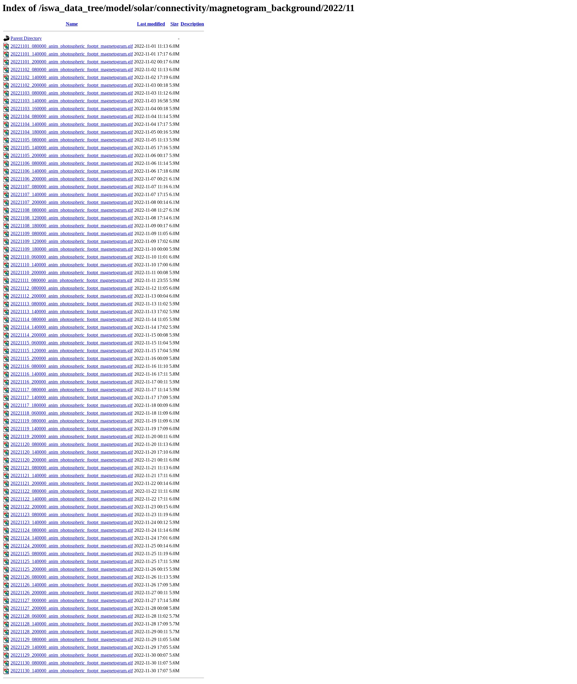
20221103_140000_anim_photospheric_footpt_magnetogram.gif (72, 100)
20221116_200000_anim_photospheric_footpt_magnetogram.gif (72, 381)
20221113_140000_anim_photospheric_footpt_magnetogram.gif (72, 311)
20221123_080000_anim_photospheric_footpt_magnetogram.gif (72, 514)
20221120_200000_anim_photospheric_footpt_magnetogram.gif (72, 459)
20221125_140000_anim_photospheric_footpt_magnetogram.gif (72, 561)
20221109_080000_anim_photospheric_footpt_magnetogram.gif (72, 233)
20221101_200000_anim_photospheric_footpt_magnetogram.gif (72, 61)
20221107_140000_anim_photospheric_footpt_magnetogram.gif (72, 194)
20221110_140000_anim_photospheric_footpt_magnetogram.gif (72, 264)
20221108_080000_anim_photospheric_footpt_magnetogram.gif (72, 210)
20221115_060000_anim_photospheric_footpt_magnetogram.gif (72, 342)
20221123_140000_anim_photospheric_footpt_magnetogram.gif (72, 522)
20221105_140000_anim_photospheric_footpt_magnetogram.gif (72, 147)
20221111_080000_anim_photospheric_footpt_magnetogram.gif (71, 280)
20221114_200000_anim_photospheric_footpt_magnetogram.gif (72, 334)
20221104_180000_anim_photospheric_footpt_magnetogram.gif (72, 132)
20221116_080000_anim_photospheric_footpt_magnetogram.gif (72, 366)
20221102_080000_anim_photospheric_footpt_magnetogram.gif (72, 69)
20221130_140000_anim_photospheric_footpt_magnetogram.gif (72, 670)
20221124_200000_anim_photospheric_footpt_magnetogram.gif (72, 545)
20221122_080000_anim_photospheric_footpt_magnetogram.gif (72, 491)
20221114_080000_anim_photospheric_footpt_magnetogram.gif (72, 319)
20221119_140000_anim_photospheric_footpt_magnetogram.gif (72, 428)
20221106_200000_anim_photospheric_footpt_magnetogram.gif (72, 178)
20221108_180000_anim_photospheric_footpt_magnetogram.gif (72, 225)
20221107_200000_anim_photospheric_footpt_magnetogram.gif (72, 202)
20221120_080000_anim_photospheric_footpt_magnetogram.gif (72, 444)
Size (174, 23)
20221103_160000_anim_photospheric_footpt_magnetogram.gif (72, 108)
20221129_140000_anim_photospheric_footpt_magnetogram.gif (72, 647)
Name (72, 23)
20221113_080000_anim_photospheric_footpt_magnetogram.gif (72, 303)
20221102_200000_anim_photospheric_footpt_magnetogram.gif (72, 85)
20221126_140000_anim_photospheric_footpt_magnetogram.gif (72, 584)
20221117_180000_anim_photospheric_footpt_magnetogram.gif (72, 405)
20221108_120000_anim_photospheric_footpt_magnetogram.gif (72, 217)
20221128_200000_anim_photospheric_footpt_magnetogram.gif (72, 631)
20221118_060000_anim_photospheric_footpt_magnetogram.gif (72, 413)
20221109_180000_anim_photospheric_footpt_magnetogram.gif (72, 249)
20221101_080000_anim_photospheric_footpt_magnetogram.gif (72, 46)
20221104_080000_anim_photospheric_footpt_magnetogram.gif (72, 116)
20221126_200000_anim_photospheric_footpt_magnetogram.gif (72, 592)
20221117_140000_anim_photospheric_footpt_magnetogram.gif (72, 397)
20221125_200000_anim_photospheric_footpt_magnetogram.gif (72, 569)
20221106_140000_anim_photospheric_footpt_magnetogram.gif (72, 171)
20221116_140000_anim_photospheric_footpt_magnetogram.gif (72, 374)
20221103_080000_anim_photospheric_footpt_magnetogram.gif (72, 92)
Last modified (151, 23)
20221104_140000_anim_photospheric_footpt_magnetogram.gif (72, 124)
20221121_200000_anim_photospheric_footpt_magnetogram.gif (72, 483)
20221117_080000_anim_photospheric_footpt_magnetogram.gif (72, 389)
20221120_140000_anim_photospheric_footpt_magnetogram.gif (72, 452)
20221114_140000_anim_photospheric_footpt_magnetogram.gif (72, 327)
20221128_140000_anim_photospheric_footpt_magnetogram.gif (72, 623)
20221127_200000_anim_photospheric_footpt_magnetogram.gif (72, 608)
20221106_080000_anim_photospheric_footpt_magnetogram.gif (72, 163)
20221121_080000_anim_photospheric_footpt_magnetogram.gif (72, 467)
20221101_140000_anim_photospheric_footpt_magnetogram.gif (72, 53)
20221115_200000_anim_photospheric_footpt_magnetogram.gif (72, 358)
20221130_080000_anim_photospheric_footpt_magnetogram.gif (72, 662)
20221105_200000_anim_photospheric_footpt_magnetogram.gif (72, 155)
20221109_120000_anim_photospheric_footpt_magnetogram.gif (72, 241)
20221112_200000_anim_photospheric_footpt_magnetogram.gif (72, 295)
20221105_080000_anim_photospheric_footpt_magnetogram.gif (72, 139)
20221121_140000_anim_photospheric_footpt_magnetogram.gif (72, 475)
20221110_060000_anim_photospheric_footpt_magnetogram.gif (72, 256)
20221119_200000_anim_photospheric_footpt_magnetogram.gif (72, 436)
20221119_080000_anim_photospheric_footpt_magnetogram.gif (72, 420)
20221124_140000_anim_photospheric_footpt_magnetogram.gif (72, 537)
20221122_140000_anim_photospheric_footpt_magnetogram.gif (72, 498)
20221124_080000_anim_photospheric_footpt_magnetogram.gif (72, 530)
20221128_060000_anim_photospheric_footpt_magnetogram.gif (72, 616)
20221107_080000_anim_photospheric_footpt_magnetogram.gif (72, 186)
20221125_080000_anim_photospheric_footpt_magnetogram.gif (72, 553)
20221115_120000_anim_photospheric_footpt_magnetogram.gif (72, 350)
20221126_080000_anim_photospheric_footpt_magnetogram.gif (72, 577)
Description (192, 23)
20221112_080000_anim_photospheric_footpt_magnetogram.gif (72, 288)
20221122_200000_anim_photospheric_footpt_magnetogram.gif (72, 506)
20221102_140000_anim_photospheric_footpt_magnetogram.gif (72, 77)
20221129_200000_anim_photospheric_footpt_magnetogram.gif (72, 655)
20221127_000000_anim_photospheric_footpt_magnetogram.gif (72, 600)
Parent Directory (26, 38)
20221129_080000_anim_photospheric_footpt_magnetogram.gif (72, 639)
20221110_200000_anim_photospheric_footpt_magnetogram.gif (72, 272)
